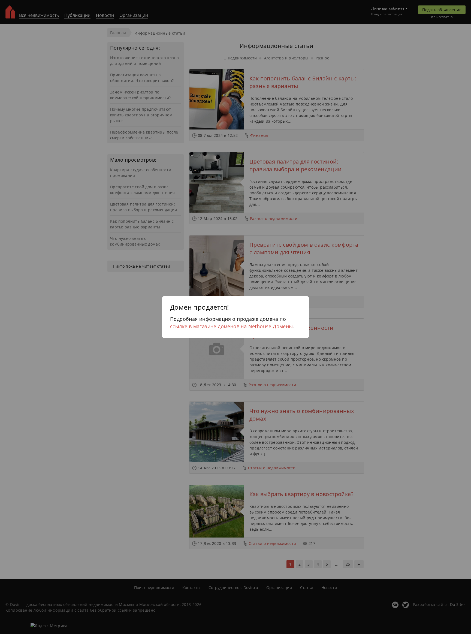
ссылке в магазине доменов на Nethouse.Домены (231, 326)
